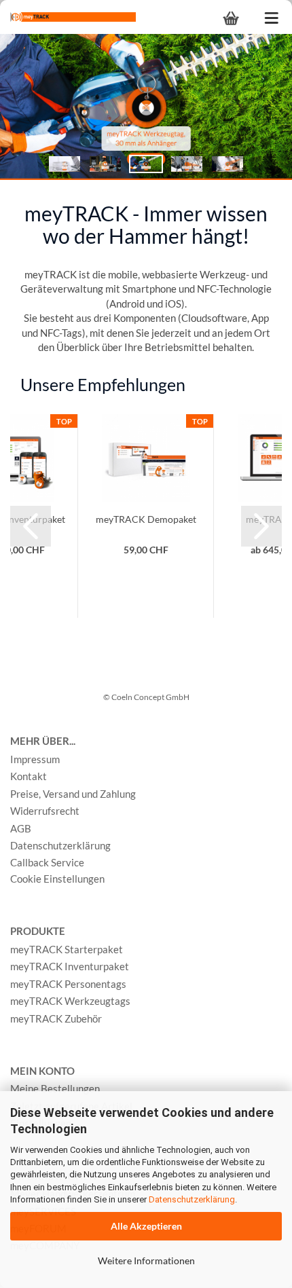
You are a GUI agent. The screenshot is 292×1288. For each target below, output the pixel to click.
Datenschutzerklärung (192, 1199)
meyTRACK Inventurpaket (69, 966)
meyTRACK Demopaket (146, 519)
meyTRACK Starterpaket (66, 949)
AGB (20, 828)
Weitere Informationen (146, 1260)
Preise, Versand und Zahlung (73, 794)
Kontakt (28, 776)
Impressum (35, 759)
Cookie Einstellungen (57, 878)
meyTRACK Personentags (68, 984)
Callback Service (47, 862)
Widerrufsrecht (44, 811)
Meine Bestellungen (55, 1088)
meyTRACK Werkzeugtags (70, 1001)
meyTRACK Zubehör (56, 1018)
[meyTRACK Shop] (68, 17)
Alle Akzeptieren (146, 1226)
